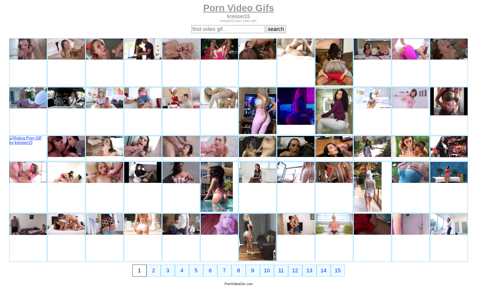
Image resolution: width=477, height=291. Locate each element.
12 (295, 270)
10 (267, 270)
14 (323, 270)
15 (338, 270)
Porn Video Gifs (238, 7)
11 (281, 270)
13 (309, 270)
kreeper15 (238, 16)
